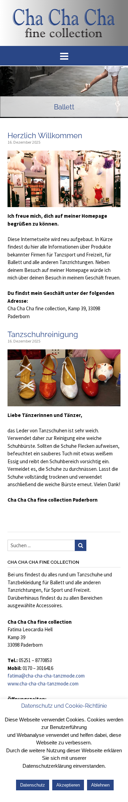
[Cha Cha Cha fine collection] (64, 23)
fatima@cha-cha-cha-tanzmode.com (46, 675)
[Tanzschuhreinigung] (64, 402)
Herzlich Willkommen (45, 135)
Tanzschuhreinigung (43, 334)
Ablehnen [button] (100, 785)
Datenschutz (32, 785)
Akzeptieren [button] (68, 785)
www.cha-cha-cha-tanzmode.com (43, 683)
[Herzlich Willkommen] (64, 203)
